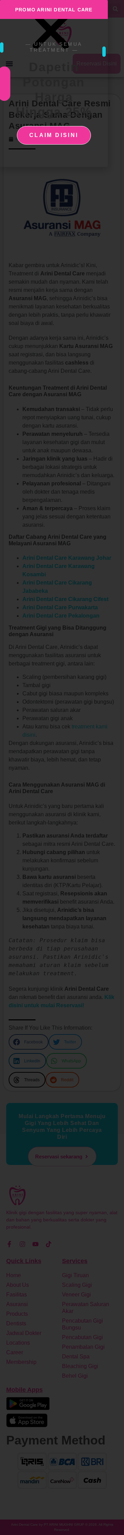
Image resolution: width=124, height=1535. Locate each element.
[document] (62, 767)
